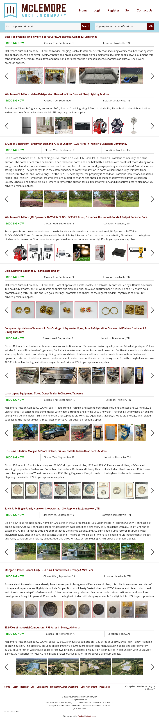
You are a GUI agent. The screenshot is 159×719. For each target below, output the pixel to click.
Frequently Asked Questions (64, 686)
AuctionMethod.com (86, 716)
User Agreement (89, 686)
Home (83, 10)
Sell (128, 10)
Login (98, 10)
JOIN (150, 26)
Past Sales (104, 686)
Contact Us (144, 10)
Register (113, 10)
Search (85, 26)
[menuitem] (83, 10)
